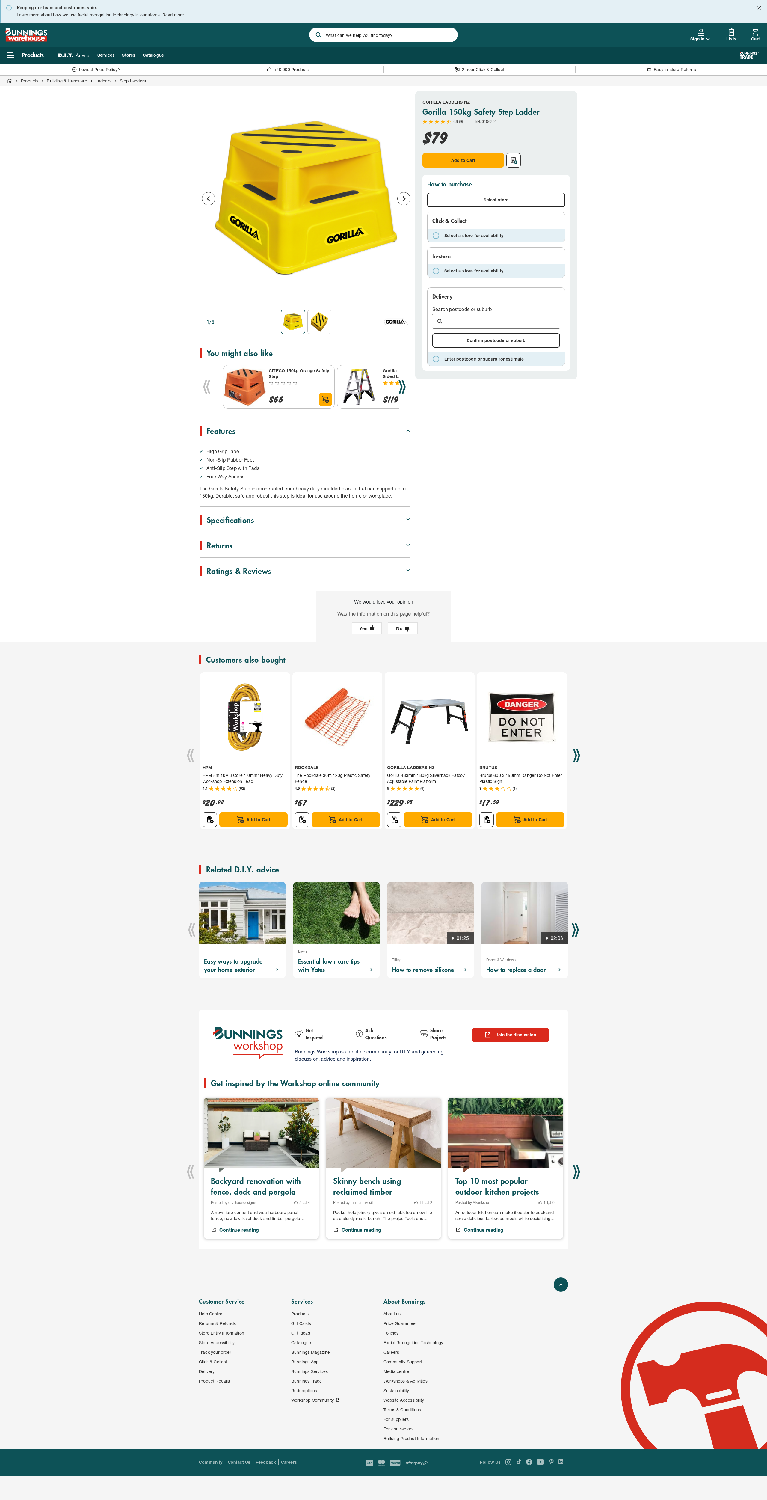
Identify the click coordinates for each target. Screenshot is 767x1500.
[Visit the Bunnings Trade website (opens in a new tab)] (750, 55)
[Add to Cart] (325, 399)
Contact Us (239, 1462)
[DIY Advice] (74, 55)
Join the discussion (516, 1034)
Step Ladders (133, 80)
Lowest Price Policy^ (99, 69)
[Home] (10, 81)
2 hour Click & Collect (483, 69)
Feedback (266, 1462)
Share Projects (438, 1033)
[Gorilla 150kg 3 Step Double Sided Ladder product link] (359, 386)
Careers (289, 1462)
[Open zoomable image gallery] (403, 297)
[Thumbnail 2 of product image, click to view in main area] (319, 322)
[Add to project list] (513, 160)
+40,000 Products (291, 69)
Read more (173, 14)
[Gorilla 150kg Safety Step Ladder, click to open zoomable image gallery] (306, 197)
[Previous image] (208, 198)
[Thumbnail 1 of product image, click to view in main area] (293, 322)
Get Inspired (314, 1033)
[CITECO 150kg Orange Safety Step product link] (244, 386)
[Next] (402, 387)
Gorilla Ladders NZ (446, 102)
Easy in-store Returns (675, 69)
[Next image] (403, 198)
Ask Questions (376, 1033)
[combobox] (383, 35)
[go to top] (561, 1284)
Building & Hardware (67, 80)
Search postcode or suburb (462, 309)
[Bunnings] (26, 40)
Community (211, 1462)
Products (29, 80)
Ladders (103, 80)
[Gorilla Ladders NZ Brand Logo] (396, 322)
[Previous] (206, 387)
